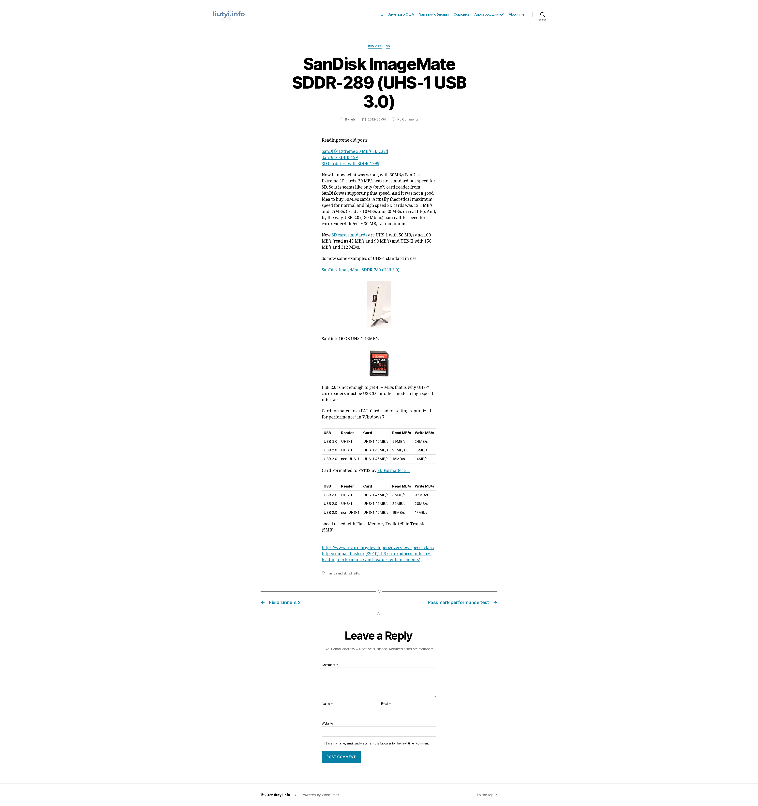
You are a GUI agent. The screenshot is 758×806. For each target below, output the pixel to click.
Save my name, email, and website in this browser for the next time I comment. (378, 743)
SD (388, 46)
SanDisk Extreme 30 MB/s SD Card (355, 151)
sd (350, 573)
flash (330, 573)
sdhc (357, 573)
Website (327, 723)
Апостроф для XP (489, 14)
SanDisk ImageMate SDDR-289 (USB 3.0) (360, 270)
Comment (330, 665)
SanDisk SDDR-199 (340, 157)
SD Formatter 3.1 (393, 470)
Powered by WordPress (320, 795)
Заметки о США (401, 14)
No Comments (407, 119)
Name (327, 704)
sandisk (341, 573)
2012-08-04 (377, 119)
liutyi (353, 119)
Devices (375, 46)
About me (516, 14)
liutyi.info (282, 795)
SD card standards (349, 235)
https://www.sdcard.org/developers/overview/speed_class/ (378, 547)
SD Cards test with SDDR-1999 (350, 163)
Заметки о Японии (434, 14)
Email (386, 704)
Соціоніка (462, 14)
